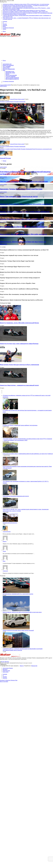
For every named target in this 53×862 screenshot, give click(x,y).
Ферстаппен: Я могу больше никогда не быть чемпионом (19, 364)
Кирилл (4, 541)
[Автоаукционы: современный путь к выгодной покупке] (16, 592)
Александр (5, 570)
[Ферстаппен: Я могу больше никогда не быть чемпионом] (11, 361)
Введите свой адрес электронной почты (9, 663)
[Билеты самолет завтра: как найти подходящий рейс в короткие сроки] (16, 610)
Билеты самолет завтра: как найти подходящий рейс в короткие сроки (22, 612)
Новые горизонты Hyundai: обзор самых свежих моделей (18, 630)
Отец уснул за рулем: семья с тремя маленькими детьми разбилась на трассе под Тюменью (24, 10)
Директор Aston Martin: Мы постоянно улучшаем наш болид (25, 204)
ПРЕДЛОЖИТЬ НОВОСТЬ (12, 79)
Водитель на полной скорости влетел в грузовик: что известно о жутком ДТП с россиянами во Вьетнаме (27, 12)
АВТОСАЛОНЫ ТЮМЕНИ (12, 77)
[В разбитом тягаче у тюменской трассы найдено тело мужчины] (10, 423)
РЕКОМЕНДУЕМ (10, 71)
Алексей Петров (14, 99)
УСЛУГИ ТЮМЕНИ (10, 76)
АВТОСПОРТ (6, 67)
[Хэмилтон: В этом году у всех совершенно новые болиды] (13, 340)
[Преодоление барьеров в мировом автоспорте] (10, 494)
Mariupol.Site (34, 665)
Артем (4, 551)
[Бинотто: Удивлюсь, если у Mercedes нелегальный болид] (10, 320)
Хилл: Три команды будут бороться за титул (19, 196)
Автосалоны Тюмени (8, 668)
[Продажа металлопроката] (10, 521)
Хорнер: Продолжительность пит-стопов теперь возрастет (25, 211)
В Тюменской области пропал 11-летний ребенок (14, 14)
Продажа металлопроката (10, 522)
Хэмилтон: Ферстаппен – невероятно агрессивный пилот (19, 385)
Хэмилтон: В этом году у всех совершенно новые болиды (19, 343)
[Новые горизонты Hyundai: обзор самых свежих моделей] (16, 629)
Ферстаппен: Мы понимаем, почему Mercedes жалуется (23, 234)
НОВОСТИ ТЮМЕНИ (8, 65)
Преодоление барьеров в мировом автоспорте (16, 496)
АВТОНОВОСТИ (7, 64)
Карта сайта (5, 671)
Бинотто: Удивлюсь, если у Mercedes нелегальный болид (19, 323)
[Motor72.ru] (11, 36)
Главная (2, 85)
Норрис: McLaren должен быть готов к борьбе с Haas (22, 219)
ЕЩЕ (4, 70)
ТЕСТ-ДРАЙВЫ (7, 66)
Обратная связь (6, 670)
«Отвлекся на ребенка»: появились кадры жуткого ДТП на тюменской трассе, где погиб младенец (26, 4)
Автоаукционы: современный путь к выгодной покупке (18, 594)
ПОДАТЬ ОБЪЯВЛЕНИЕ (9, 69)
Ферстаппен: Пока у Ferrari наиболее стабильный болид (23, 226)
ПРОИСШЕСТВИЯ (10, 72)
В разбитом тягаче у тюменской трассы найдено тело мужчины (18, 6)
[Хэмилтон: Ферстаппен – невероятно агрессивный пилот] (13, 382)
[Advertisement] (26, 47)
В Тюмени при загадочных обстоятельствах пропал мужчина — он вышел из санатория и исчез (25, 5)
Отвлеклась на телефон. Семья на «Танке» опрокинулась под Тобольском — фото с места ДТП (25, 11)
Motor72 (22, 665)
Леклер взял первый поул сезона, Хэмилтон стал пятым (24, 181)
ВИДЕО (7, 74)
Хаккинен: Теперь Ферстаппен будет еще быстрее (21, 189)
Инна (4, 561)
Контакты (5, 669)
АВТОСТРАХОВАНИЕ (11, 75)
